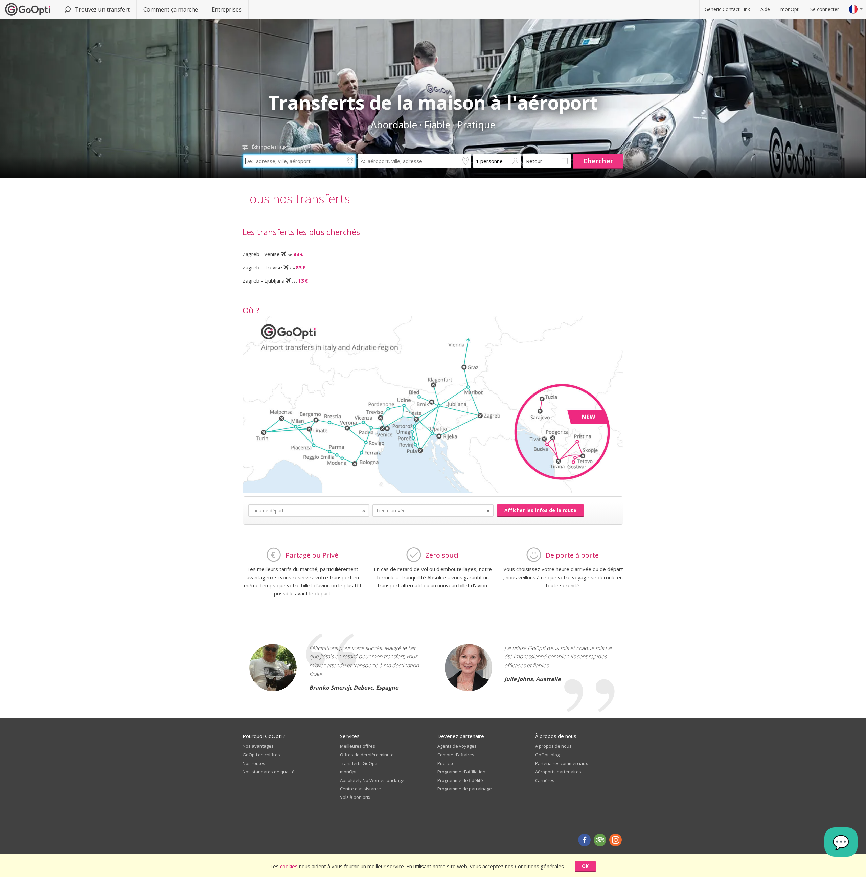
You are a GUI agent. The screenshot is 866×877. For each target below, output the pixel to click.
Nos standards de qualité (269, 772)
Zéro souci (442, 555)
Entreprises (227, 9)
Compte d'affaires (455, 754)
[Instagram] (615, 840)
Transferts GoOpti (358, 763)
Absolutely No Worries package (372, 780)
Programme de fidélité (460, 780)
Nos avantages (258, 746)
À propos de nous (553, 746)
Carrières (544, 780)
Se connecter (824, 9)
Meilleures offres (357, 746)
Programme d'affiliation (461, 772)
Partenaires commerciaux (561, 763)
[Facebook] (584, 840)
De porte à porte (572, 555)
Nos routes (254, 763)
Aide (765, 9)
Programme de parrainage (464, 789)
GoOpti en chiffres (261, 754)
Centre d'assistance (360, 789)
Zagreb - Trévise (274, 267)
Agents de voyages (457, 746)
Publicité (446, 763)
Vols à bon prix (355, 797)
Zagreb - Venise (273, 254)
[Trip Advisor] (600, 840)
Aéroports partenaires (558, 772)
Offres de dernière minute (367, 754)
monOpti (790, 9)
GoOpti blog (547, 754)
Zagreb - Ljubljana (275, 280)
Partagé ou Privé (312, 555)
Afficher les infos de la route (540, 510)
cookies (289, 866)
